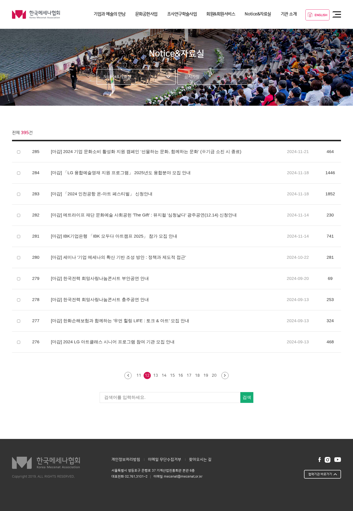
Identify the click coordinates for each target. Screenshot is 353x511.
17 (189, 375)
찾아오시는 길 (200, 459)
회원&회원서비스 (220, 14)
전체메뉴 (336, 14)
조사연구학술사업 (182, 14)
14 (164, 375)
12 (147, 375)
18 (197, 375)
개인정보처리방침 (125, 459)
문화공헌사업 (146, 14)
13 (155, 375)
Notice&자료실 (258, 14)
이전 (128, 375)
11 (138, 375)
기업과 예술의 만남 (110, 14)
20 (214, 375)
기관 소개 (289, 14)
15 (172, 375)
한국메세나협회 (36, 14)
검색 (247, 397)
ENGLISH (321, 15)
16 (180, 375)
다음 (225, 375)
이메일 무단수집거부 (164, 459)
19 (205, 375)
